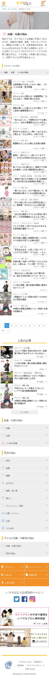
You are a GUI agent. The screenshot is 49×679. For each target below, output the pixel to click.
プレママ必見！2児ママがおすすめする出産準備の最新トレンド (29, 227)
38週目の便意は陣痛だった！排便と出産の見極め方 (30, 309)
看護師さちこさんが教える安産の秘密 (29, 143)
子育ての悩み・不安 (40, 176)
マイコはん (41, 113)
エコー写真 (24, 294)
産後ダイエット (26, 152)
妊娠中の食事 (24, 117)
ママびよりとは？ (25, 662)
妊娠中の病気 (34, 117)
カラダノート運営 (38, 89)
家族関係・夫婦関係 (26, 176)
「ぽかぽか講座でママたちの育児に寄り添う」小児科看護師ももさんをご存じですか (30, 215)
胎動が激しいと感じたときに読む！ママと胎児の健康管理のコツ (30, 109)
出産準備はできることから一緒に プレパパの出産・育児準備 (30, 85)
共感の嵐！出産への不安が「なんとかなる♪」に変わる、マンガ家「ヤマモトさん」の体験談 (30, 262)
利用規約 (20, 665)
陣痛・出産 (24, 140)
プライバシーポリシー (34, 665)
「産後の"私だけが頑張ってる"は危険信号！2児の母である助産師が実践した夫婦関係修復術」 (30, 180)
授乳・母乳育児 (34, 199)
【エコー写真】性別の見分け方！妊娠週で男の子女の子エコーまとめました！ (30, 352)
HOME (4, 9)
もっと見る (24, 412)
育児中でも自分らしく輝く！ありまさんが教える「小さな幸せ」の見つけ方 (30, 132)
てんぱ (42, 290)
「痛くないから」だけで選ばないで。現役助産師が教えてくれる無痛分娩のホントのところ (30, 192)
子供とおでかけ (26, 270)
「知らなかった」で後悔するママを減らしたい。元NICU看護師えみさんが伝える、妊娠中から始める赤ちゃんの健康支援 (30, 121)
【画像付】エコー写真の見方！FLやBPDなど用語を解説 (30, 298)
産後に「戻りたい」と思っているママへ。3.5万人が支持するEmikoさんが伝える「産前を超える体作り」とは (30, 156)
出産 (12, 72)
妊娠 (6, 72)
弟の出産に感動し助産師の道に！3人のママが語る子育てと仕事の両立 (29, 239)
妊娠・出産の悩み (12, 9)
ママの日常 (24, 129)
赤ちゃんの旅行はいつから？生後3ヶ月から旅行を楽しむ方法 (30, 377)
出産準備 (36, 223)
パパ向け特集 (23, 72)
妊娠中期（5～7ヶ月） (25, 9)
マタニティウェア (26, 223)
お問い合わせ (30, 669)
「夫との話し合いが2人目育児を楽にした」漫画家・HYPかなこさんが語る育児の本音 (30, 203)
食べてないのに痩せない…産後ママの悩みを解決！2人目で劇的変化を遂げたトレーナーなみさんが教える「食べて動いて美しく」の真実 (30, 168)
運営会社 (38, 662)
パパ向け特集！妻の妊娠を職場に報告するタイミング (30, 286)
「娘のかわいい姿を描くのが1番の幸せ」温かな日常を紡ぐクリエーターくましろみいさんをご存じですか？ (30, 274)
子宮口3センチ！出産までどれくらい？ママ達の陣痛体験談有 (29, 389)
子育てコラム (38, 373)
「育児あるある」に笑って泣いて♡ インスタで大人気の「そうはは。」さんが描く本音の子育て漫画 (30, 251)
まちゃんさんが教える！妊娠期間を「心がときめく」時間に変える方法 (30, 97)
